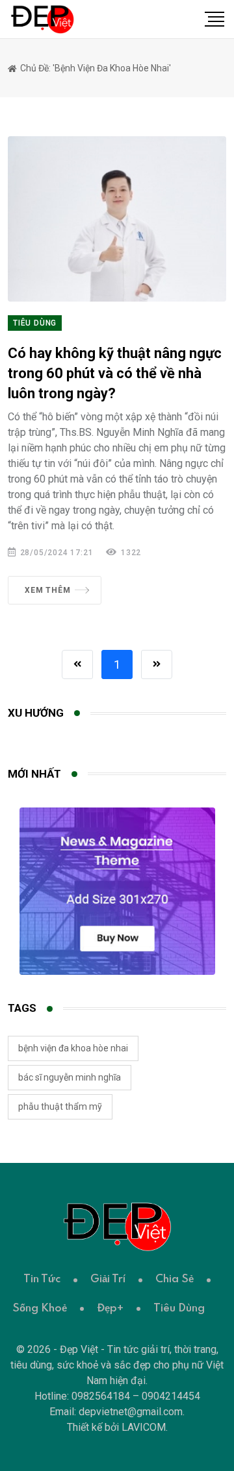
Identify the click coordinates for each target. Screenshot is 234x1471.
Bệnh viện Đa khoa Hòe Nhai (73, 1048)
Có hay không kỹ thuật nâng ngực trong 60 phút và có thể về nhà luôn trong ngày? (115, 373)
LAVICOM (144, 1427)
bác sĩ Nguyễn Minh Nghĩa (69, 1077)
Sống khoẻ (39, 1308)
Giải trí (107, 1279)
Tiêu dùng (35, 323)
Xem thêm (47, 590)
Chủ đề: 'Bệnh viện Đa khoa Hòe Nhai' (94, 68)
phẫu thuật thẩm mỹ (60, 1106)
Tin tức (41, 1279)
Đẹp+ (110, 1308)
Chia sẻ (174, 1279)
